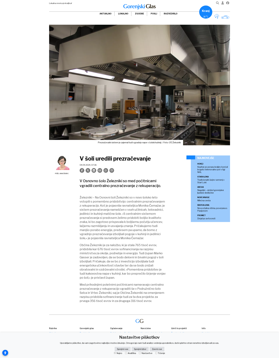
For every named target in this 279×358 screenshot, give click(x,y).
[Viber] (111, 170)
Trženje (161, 353)
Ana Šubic (64, 173)
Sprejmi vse (122, 349)
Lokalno (123, 13)
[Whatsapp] (105, 170)
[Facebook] (227, 3)
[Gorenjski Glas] (139, 321)
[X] (88, 170)
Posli (154, 13)
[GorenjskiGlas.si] (139, 6)
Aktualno (105, 13)
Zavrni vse (157, 349)
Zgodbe (139, 13)
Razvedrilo (170, 13)
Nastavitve (147, 353)
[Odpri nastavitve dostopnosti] (5, 353)
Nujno (119, 353)
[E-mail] (100, 170)
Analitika (132, 353)
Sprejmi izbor (140, 349)
